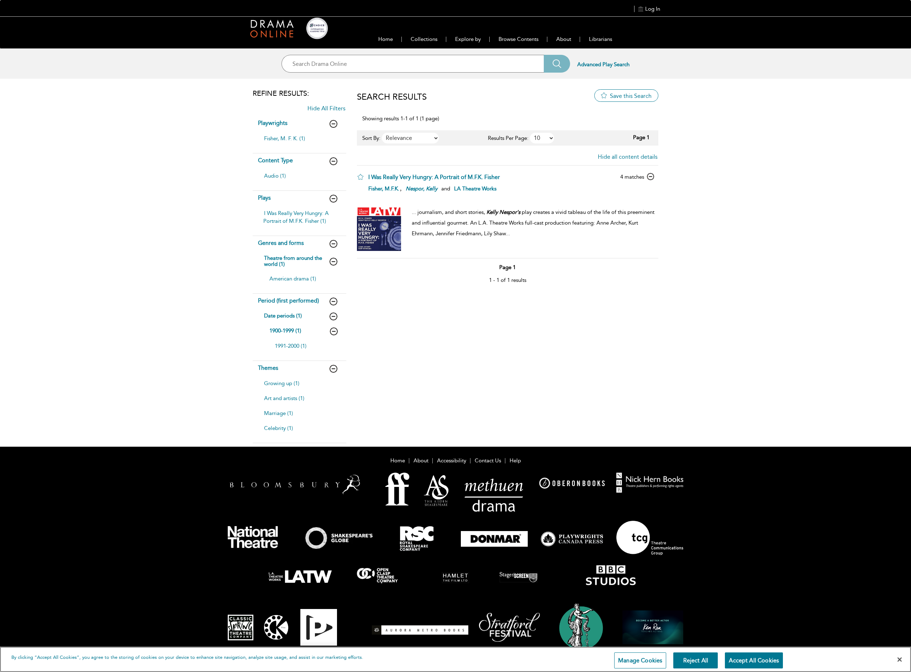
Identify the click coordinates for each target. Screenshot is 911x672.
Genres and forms (281, 243)
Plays (264, 197)
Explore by (468, 39)
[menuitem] (298, 142)
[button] (360, 176)
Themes (268, 367)
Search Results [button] (392, 97)
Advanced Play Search (603, 64)
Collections (424, 39)
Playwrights (273, 123)
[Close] (899, 659)
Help (515, 460)
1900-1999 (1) (285, 330)
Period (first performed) (288, 300)
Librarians (600, 39)
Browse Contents (518, 39)
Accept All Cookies (754, 660)
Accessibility (451, 460)
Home (385, 39)
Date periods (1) (283, 316)
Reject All (696, 660)
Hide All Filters (326, 108)
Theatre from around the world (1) (293, 261)
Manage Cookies (640, 660)
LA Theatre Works (475, 188)
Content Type (275, 160)
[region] (455, 659)
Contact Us (488, 460)
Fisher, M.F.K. (383, 188)
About (563, 39)
